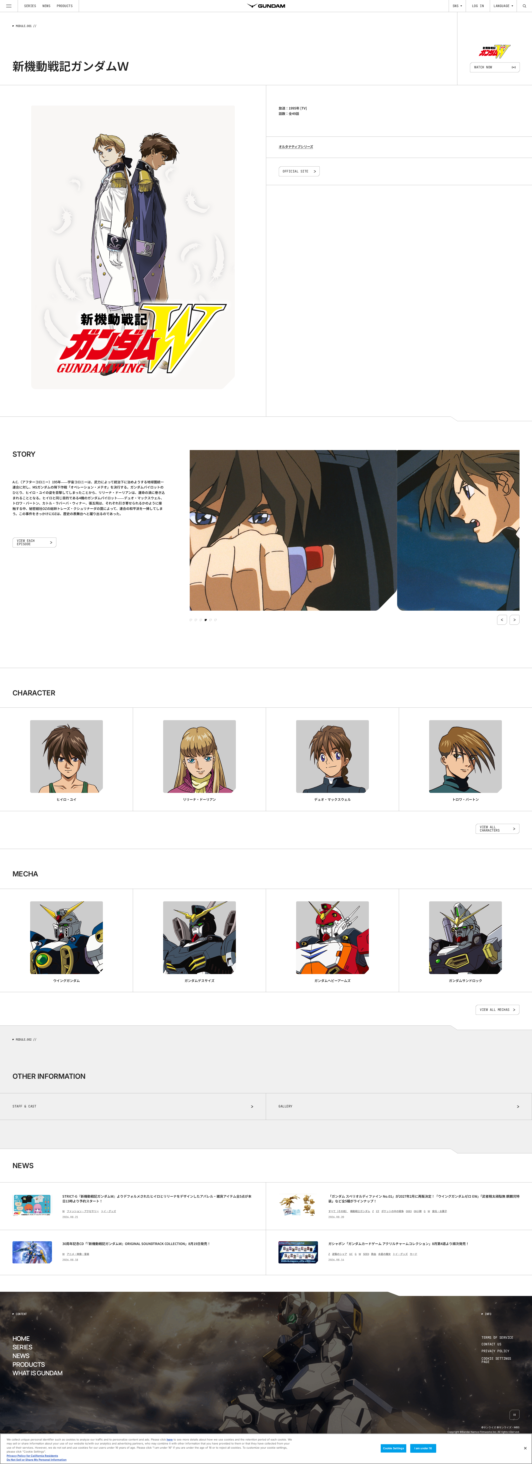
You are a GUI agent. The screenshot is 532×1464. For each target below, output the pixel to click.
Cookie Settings (393, 1448)
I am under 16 (423, 1448)
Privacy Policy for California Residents (32, 1455)
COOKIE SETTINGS (500, 1360)
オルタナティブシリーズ (296, 146)
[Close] (525, 1448)
